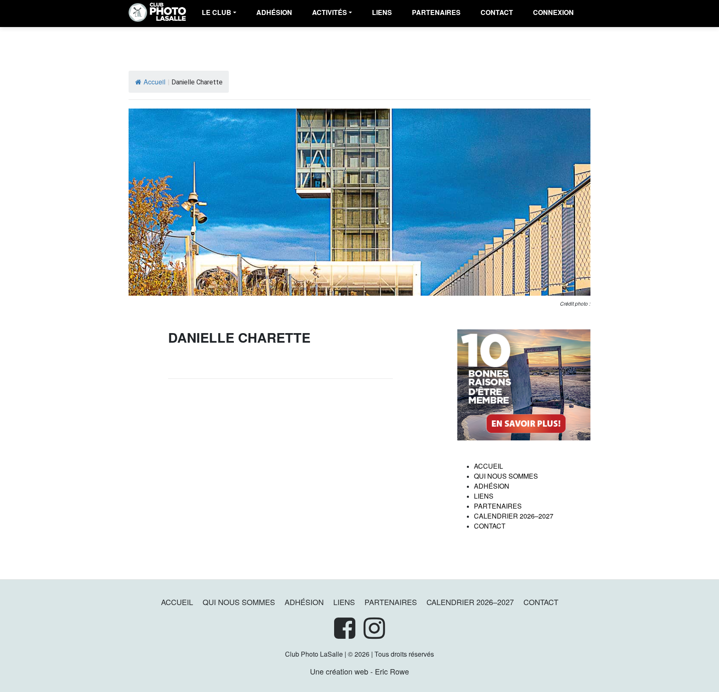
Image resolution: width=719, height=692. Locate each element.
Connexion (553, 12)
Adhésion (491, 486)
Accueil (155, 81)
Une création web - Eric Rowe (359, 671)
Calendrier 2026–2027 (513, 516)
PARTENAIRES (436, 12)
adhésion (274, 12)
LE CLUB (216, 12)
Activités (329, 12)
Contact (497, 12)
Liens (382, 12)
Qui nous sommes (506, 476)
